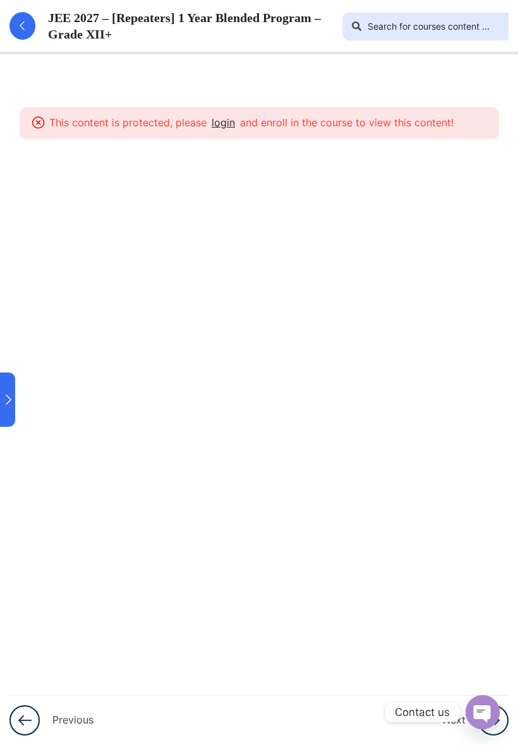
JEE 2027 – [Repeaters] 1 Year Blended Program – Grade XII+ (184, 26)
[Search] (356, 26)
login (223, 122)
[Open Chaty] (483, 712)
